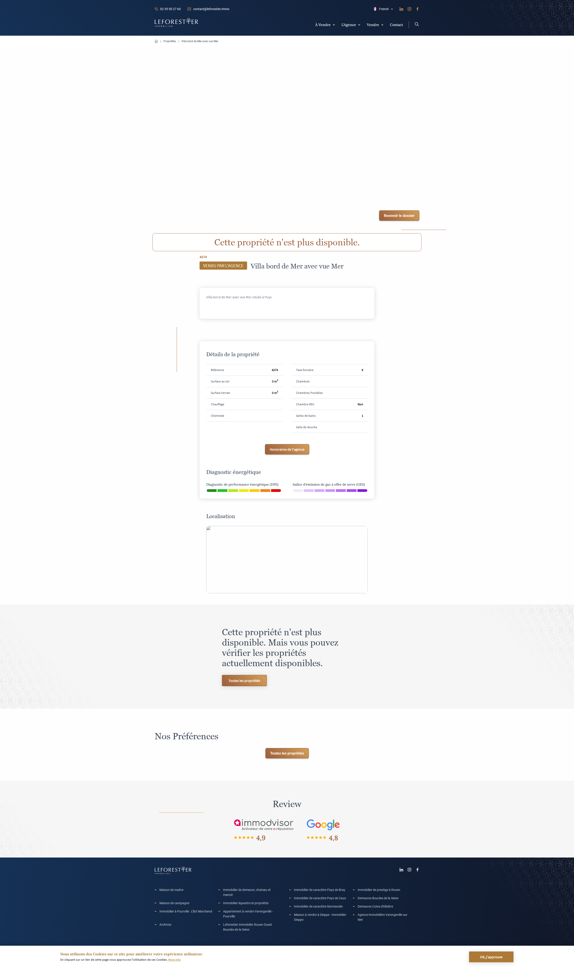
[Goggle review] (323, 825)
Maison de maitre (171, 890)
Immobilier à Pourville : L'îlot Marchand (185, 911)
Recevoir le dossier (399, 215)
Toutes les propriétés (244, 680)
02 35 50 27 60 (170, 9)
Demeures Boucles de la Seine (378, 898)
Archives (165, 924)
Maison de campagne (174, 903)
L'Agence (348, 24)
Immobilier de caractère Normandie (318, 906)
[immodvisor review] (263, 825)
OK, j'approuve (491, 957)
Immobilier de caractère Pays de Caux (320, 898)
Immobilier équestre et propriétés (246, 903)
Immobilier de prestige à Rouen (379, 890)
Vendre (373, 24)
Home (156, 41)
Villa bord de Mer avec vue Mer (199, 41)
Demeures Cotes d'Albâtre (375, 906)
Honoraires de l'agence (287, 449)
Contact (396, 24)
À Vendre (323, 24)
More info (174, 959)
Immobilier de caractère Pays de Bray (319, 890)
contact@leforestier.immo (211, 9)
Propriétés (169, 41)
